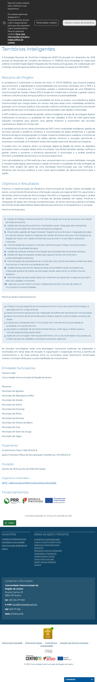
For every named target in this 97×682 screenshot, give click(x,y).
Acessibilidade (46, 646)
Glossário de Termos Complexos (74, 643)
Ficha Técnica (51, 643)
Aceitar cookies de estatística (79, 23)
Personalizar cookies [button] (46, 23)
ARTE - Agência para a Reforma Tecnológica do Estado (29, 483)
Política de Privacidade (12, 643)
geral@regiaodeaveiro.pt (24, 604)
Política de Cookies (33, 643)
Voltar (11, 523)
